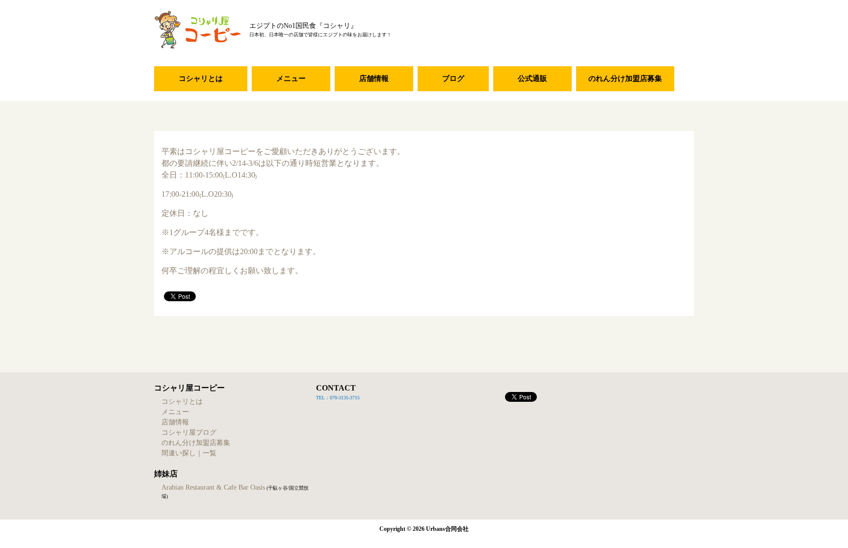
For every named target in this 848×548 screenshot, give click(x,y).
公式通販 (532, 78)
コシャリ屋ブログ (188, 432)
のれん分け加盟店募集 (625, 78)
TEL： (323, 397)
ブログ (453, 78)
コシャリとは (201, 78)
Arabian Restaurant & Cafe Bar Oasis (213, 487)
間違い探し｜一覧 (188, 453)
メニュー (291, 78)
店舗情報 (374, 78)
